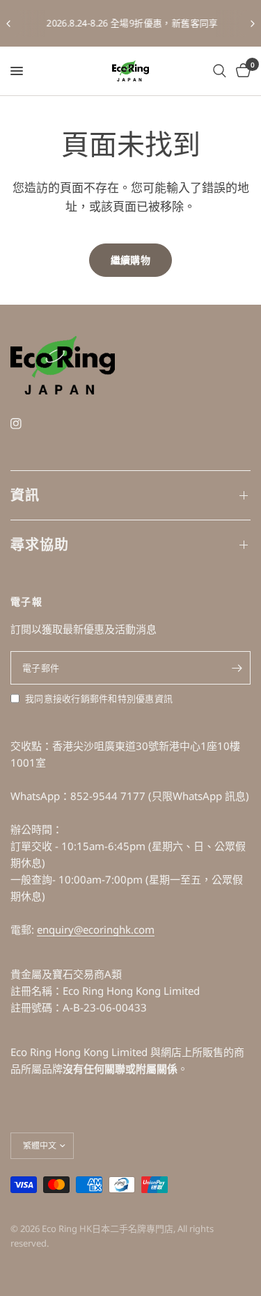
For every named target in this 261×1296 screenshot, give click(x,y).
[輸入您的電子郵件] (237, 668)
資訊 (25, 495)
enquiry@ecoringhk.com (96, 929)
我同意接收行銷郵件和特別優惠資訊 (99, 698)
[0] (241, 71)
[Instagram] (25, 423)
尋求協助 (39, 544)
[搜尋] (219, 71)
